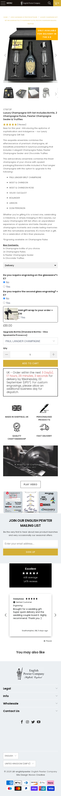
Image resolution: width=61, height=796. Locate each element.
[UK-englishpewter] (30, 3)
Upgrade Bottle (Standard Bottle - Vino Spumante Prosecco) (25, 333)
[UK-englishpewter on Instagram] (27, 722)
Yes (8, 286)
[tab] (30, 265)
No (7, 282)
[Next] (55, 55)
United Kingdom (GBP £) (17, 763)
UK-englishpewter (21, 771)
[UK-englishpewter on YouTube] (38, 722)
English (9, 755)
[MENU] (1, 3)
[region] (30, 615)
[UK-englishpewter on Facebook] (22, 722)
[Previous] (5, 55)
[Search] (49, 3)
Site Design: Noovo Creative (30, 774)
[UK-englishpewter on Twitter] (33, 722)
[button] (30, 125)
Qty (5, 348)
